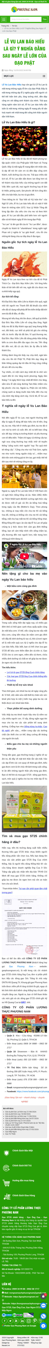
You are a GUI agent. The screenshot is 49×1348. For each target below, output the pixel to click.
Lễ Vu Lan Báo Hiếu (11, 85)
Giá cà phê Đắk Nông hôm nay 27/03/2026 (22, 1129)
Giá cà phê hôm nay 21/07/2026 (18, 1121)
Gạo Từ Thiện (10, 1134)
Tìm (44, 19)
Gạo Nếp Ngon (11, 1132)
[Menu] (3, 19)
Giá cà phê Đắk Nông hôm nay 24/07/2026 (22, 1118)
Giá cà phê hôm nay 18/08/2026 (18, 1114)
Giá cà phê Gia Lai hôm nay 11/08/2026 (20, 1116)
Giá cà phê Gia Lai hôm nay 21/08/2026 (20, 1112)
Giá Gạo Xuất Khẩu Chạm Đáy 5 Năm (19, 1127)
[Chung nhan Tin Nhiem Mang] (28, 1314)
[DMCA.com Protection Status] (17, 1314)
